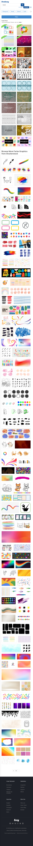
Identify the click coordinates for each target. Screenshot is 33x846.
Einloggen (21, 7)
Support (22, 789)
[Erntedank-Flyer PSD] (24, 52)
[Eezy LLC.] (16, 820)
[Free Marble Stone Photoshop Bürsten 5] (9, 97)
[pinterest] (15, 823)
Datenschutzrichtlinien (22, 833)
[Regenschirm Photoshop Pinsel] (9, 52)
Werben (22, 787)
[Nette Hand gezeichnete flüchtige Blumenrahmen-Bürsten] (24, 85)
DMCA (22, 791)
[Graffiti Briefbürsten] (24, 74)
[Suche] (22, 4)
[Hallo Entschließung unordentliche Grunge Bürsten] (24, 119)
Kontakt (22, 809)
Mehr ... (8, 812)
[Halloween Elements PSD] (24, 63)
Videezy (8, 789)
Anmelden (26, 7)
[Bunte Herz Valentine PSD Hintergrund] (9, 41)
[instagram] (17, 823)
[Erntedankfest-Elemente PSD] (9, 63)
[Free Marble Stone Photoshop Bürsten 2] (24, 108)
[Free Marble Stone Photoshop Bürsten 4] (24, 97)
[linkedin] (22, 823)
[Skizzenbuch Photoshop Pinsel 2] (24, 141)
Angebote (22, 785)
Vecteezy (8, 787)
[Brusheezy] (5, 2)
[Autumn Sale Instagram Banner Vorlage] (24, 130)
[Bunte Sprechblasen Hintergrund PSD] (24, 30)
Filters (16, 16)
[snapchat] (20, 823)
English (8, 803)
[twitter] (12, 823)
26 (16, 770)
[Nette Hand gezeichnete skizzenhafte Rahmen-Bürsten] (9, 85)
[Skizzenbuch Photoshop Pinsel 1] (9, 141)
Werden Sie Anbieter (9, 792)
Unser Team (23, 805)
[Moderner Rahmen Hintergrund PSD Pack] (9, 30)
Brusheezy (9, 785)
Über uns (22, 803)
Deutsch (8, 809)
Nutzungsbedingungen (10, 833)
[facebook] (10, 823)
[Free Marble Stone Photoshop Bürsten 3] (9, 108)
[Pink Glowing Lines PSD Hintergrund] (24, 41)
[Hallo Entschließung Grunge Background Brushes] (9, 130)
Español (8, 805)
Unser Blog (23, 807)
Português (9, 807)
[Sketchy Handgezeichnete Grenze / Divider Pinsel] (9, 119)
